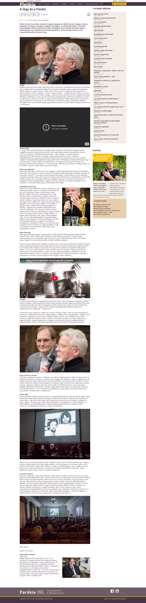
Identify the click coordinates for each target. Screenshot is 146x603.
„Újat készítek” (99, 30)
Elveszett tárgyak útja (101, 54)
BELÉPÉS (115, 1)
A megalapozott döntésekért (103, 34)
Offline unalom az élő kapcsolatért (105, 103)
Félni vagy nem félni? (101, 14)
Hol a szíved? (98, 67)
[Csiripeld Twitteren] (29, 14)
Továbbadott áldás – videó (103, 212)
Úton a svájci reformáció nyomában (106, 139)
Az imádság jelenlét (100, 46)
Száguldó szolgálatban (101, 127)
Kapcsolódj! (98, 42)
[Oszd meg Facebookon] (21, 14)
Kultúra (23, 20)
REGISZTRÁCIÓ (122, 1)
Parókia (27, 4)
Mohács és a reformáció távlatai (105, 18)
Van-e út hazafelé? (100, 22)
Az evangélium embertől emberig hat (107, 210)
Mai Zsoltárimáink (100, 62)
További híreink (102, 8)
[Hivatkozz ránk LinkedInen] (34, 14)
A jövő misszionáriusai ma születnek (106, 135)
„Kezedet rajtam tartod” (103, 204)
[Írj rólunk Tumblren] (38, 14)
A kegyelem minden (101, 206)
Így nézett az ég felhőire (103, 208)
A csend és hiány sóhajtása (103, 58)
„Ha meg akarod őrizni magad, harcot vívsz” (109, 107)
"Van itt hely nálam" (101, 38)
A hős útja (23, 556)
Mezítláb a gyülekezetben (102, 26)
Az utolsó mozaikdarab (102, 214)
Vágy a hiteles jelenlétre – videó (104, 76)
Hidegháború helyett (101, 87)
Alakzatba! (97, 91)
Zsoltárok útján (99, 131)
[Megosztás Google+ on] (25, 14)
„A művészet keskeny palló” (103, 95)
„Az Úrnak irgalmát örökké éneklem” (106, 99)
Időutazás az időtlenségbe (103, 111)
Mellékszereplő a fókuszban (103, 50)
